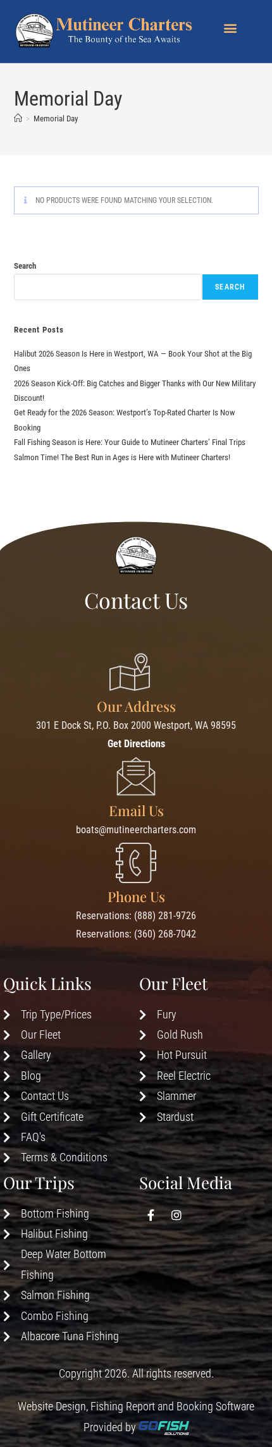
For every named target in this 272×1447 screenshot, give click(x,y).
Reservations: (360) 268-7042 (136, 934)
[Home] (18, 118)
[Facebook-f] (150, 1215)
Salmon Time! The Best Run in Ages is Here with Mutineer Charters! (122, 457)
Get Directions (136, 744)
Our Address (136, 706)
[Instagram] (176, 1215)
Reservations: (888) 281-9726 (136, 916)
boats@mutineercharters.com (136, 830)
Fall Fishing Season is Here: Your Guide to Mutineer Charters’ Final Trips (129, 442)
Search (25, 266)
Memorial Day (56, 118)
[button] (229, 27)
